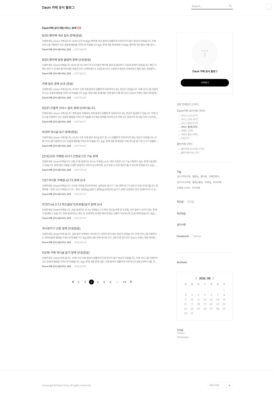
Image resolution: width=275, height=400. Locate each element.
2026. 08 (204, 278)
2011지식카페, (184, 176)
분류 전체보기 (187, 104)
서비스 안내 (189, 119)
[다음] (131, 282)
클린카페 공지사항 (192, 148)
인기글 (190, 201)
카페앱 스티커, (183, 187)
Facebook (183, 236)
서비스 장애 (189, 127)
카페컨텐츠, (214, 176)
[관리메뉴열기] (268, 6)
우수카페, (196, 187)
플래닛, (195, 176)
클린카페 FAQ (190, 152)
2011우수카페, (184, 182)
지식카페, (217, 182)
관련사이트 (214, 385)
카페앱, (208, 182)
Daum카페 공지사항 (191, 110)
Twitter (196, 236)
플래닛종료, (197, 182)
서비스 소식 (189, 115)
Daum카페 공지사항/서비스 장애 (56, 49)
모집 (185, 138)
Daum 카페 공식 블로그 (58, 7)
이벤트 (187, 130)
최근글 (180, 201)
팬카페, (204, 176)
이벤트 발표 (189, 134)
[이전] (73, 282)
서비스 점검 (189, 123)
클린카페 (184, 143)
